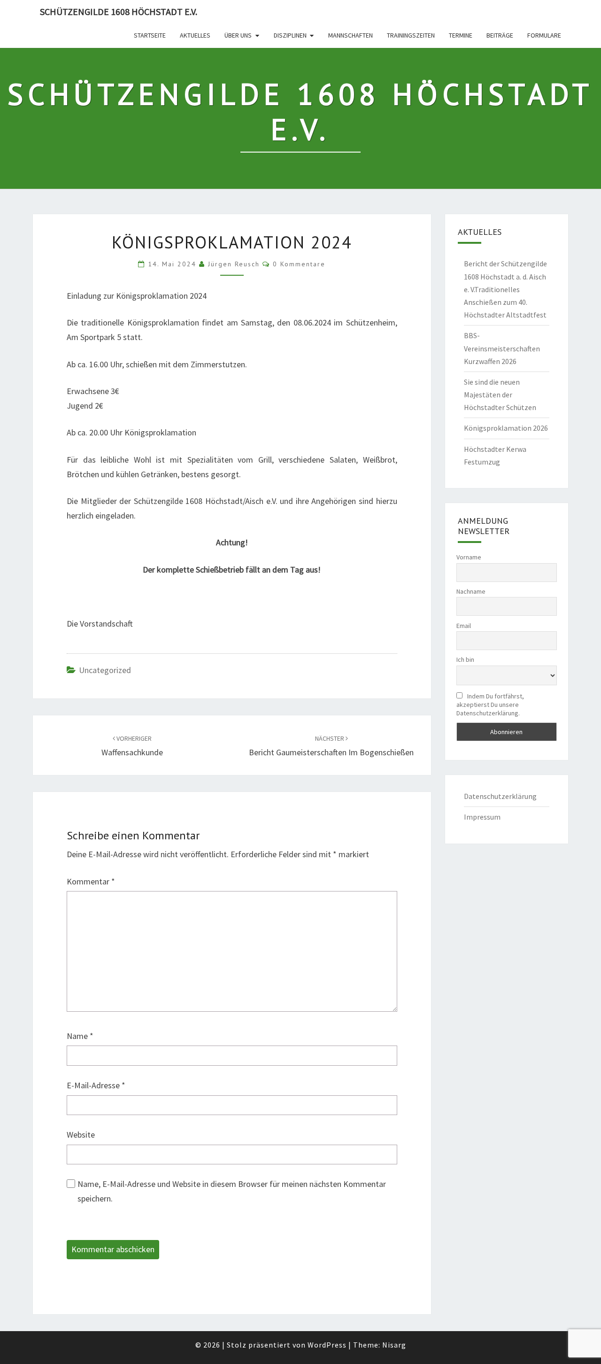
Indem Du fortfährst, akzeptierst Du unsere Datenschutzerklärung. (490, 704)
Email (463, 625)
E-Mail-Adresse (96, 1085)
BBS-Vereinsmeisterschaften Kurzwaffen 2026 (502, 348)
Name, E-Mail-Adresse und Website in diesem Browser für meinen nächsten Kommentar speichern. (231, 1191)
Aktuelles (195, 35)
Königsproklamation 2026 (506, 428)
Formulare (544, 35)
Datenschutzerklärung (500, 796)
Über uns (238, 35)
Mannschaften (350, 35)
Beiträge (499, 35)
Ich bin (465, 659)
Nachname (470, 591)
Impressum (482, 817)
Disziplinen (290, 35)
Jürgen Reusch (234, 264)
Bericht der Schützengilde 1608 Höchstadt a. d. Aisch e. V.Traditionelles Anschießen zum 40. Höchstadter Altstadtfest (505, 289)
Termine (460, 35)
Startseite (150, 35)
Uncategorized (105, 670)
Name (80, 1036)
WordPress (327, 1344)
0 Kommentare (299, 264)
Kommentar (91, 881)
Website (81, 1134)
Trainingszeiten (411, 35)
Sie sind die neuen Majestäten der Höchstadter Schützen (500, 394)
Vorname (468, 557)
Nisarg (394, 1344)
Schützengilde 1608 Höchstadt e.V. (118, 11)
